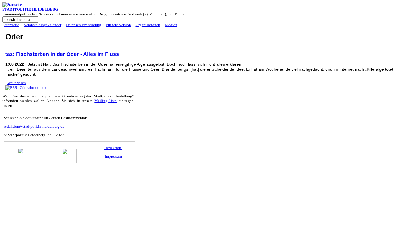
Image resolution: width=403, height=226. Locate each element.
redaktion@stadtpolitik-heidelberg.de (34, 126)
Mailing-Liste (105, 101)
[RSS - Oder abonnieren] (25, 87)
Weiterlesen (16, 83)
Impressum (113, 156)
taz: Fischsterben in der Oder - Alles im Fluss (62, 54)
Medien (171, 25)
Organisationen (148, 25)
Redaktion (113, 148)
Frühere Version (118, 25)
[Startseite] (12, 4)
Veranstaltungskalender (42, 25)
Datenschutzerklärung (83, 25)
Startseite (11, 25)
